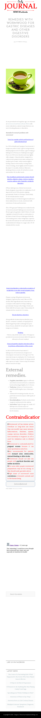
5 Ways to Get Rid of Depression (20, 683)
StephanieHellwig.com (31, 714)
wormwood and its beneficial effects (18, 124)
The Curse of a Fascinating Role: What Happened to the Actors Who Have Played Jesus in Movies (20, 677)
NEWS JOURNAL (20, 6)
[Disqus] (20, 516)
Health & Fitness (17, 488)
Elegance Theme (18, 714)
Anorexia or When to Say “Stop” (20, 697)
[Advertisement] (20, 57)
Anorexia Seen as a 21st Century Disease (20, 700)
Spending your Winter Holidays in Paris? (20, 693)
